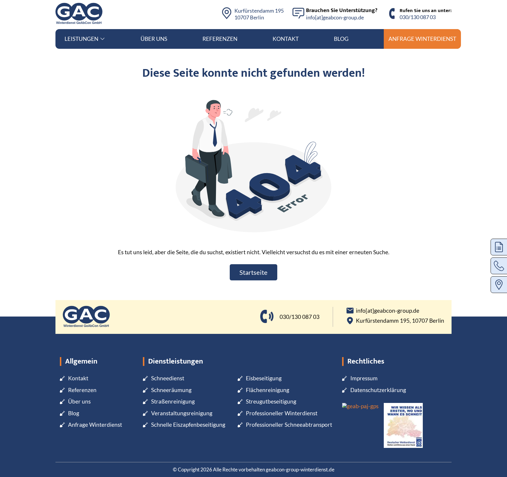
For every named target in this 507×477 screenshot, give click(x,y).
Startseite (253, 272)
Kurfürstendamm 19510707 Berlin (259, 14)
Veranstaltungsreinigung (181, 413)
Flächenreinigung (267, 389)
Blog (341, 38)
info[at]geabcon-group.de (335, 17)
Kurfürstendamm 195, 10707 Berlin (400, 320)
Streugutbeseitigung (271, 401)
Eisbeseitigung (264, 378)
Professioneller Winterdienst (281, 413)
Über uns (154, 38)
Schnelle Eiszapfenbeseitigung (188, 424)
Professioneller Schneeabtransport (289, 424)
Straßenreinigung (173, 401)
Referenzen (219, 38)
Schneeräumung (171, 389)
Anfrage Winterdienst (422, 38)
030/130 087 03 (418, 17)
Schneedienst (167, 378)
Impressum (364, 378)
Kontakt (286, 38)
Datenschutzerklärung (378, 389)
